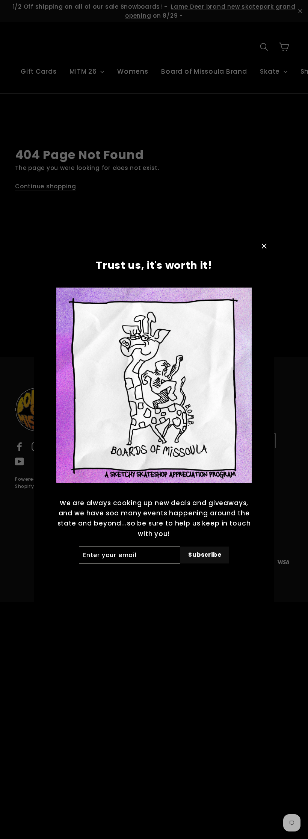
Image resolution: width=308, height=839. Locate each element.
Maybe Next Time (154, 576)
